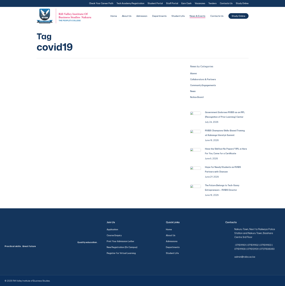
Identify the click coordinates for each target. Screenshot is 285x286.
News (44, 140)
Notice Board (197, 97)
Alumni (193, 73)
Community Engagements (203, 85)
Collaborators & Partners (203, 79)
